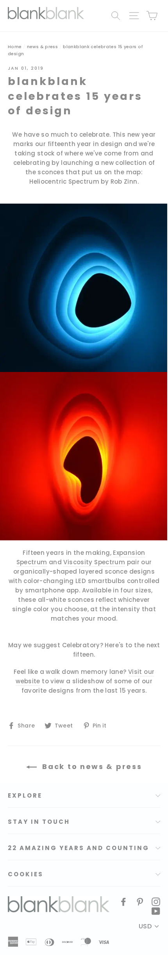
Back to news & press (91, 766)
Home (15, 46)
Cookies (25, 874)
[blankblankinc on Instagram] (156, 901)
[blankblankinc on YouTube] (156, 910)
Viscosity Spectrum (94, 562)
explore (25, 795)
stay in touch (39, 822)
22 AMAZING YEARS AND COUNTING (78, 848)
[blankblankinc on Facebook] (123, 901)
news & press (42, 46)
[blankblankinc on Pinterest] (140, 901)
